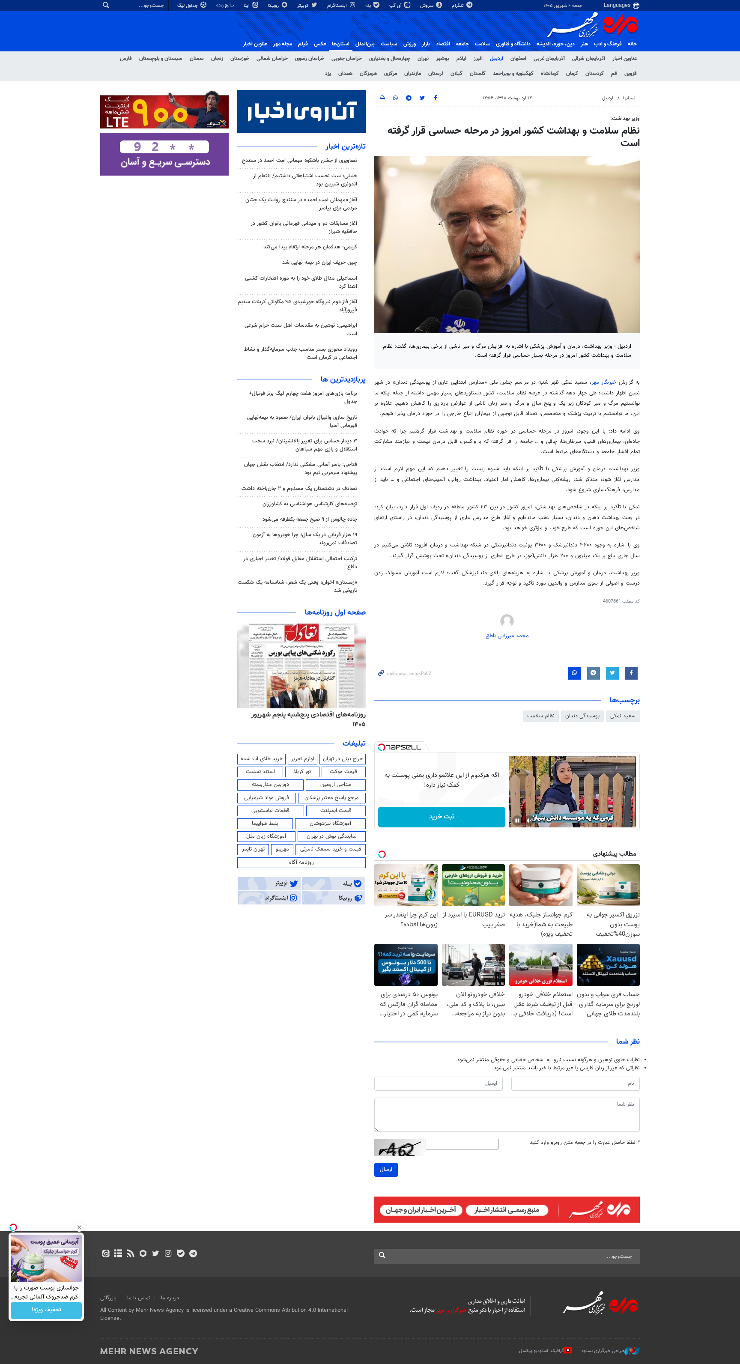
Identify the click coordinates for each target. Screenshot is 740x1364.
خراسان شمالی (272, 58)
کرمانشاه (550, 73)
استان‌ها (340, 44)
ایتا (247, 5)
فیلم (303, 44)
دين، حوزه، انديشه (556, 44)
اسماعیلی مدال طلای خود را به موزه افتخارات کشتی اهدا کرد (301, 282)
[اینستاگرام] (168, 1254)
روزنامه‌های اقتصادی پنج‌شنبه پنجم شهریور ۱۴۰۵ (346, 720)
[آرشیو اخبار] (118, 1254)
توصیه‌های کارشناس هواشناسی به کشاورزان (310, 504)
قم (614, 73)
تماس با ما (138, 1298)
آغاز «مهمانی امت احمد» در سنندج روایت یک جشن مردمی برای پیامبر (301, 204)
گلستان (478, 73)
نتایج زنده (225, 5)
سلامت (482, 44)
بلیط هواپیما (265, 823)
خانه (632, 44)
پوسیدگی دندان (582, 716)
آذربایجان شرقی (588, 58)
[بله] (180, 1254)
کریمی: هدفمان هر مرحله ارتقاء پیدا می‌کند (310, 247)
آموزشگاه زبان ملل (266, 836)
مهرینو (282, 849)
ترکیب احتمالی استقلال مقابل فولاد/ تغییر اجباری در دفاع (300, 563)
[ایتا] (105, 1254)
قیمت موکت (343, 771)
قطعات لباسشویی (270, 810)
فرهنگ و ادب (608, 44)
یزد (328, 73)
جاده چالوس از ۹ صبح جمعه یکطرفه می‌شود (310, 519)
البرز (478, 58)
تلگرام (458, 5)
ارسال (386, 1169)
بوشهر (442, 58)
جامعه (462, 44)
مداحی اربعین (335, 784)
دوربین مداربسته (270, 784)
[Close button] (79, 1227)
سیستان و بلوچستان (160, 58)
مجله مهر (282, 44)
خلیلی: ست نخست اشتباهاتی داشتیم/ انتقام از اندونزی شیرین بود (305, 180)
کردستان (594, 73)
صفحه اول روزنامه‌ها (335, 612)
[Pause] (517, 820)
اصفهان (518, 58)
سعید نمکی (623, 716)
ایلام (461, 58)
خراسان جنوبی (346, 58)
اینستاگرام (337, 5)
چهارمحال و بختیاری (389, 58)
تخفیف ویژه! (46, 1310)
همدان (345, 73)
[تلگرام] (193, 1254)
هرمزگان (368, 73)
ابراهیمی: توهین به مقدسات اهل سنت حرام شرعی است (301, 329)
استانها (629, 98)
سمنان (197, 58)
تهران (423, 58)
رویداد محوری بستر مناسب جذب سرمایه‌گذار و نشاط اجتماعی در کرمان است (300, 353)
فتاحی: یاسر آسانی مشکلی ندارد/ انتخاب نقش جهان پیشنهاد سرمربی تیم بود (300, 468)
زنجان (217, 58)
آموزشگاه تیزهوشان (330, 823)
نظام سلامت (541, 716)
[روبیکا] (143, 1254)
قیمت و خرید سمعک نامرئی (330, 849)
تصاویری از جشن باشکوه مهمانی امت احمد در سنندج (299, 160)
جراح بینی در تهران (343, 759)
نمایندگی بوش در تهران (332, 836)
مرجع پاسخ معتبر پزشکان (331, 798)
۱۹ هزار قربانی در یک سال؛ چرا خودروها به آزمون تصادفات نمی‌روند (305, 539)
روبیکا (274, 5)
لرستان (435, 73)
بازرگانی (108, 1298)
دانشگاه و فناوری (513, 44)
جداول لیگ (188, 5)
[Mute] (529, 820)
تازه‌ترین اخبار (345, 146)
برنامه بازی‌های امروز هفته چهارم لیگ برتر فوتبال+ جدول (303, 397)
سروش (427, 5)
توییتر (303, 5)
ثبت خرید (441, 817)
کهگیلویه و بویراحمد (513, 73)
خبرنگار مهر (605, 382)
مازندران (412, 73)
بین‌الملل (365, 44)
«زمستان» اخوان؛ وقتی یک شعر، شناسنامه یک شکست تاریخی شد (297, 586)
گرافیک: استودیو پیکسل (541, 1351)
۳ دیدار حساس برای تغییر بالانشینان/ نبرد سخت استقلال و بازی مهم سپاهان (304, 445)
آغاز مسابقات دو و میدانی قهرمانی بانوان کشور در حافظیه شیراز (304, 227)
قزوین (630, 73)
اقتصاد (443, 44)
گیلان (456, 73)
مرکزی (390, 73)
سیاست (389, 44)
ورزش (409, 44)
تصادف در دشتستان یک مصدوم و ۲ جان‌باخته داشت (299, 488)
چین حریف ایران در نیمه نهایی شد (319, 262)
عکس (320, 44)
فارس (126, 58)
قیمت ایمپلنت (336, 810)
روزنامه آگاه (301, 862)
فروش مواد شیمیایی (266, 798)
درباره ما (170, 1298)
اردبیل (496, 58)
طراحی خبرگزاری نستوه (603, 1351)
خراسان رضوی (309, 58)
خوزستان (239, 58)
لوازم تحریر (302, 759)
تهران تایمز (253, 849)
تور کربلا (302, 771)
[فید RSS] (130, 1254)
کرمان (572, 73)
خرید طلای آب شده (262, 759)
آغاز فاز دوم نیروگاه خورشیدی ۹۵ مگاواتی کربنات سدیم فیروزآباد (297, 306)
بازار (426, 44)
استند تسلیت (260, 771)
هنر (584, 44)
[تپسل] (381, 747)
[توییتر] (155, 1254)
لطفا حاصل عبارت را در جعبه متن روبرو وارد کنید (585, 1143)
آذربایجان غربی (549, 58)
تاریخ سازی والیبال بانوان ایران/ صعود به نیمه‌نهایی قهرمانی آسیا (302, 421)
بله (368, 5)
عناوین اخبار (624, 58)
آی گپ (396, 5)
